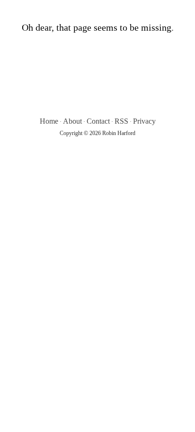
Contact (98, 121)
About (72, 121)
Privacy (144, 121)
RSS (121, 121)
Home (49, 121)
